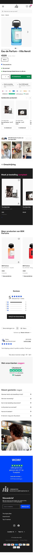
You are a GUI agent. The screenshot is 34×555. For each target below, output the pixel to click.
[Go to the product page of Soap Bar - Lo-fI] (22, 110)
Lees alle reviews (15, 476)
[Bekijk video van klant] (6, 150)
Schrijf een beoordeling (16, 316)
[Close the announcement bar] (31, 2)
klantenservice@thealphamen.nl (19, 491)
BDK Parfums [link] (5, 49)
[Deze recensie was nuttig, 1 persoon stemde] (26, 355)
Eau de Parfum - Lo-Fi (7, 122)
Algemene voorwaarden (12, 540)
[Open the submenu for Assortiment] (29, 516)
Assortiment (6, 516)
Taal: (19, 532)
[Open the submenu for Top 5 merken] (29, 519)
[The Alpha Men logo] (16, 6)
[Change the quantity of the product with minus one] (2, 76)
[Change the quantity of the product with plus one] (8, 76)
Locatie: (10, 532)
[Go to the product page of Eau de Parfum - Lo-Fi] (7, 110)
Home (2, 15)
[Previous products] (27, 98)
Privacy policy (23, 540)
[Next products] (30, 98)
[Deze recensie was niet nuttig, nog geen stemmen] (29, 355)
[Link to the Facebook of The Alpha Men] (19, 526)
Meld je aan (25, 506)
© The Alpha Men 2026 (16, 537)
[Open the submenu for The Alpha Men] (29, 513)
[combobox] (22, 332)
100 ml (4, 59)
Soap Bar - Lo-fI (20, 122)
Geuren (7, 15)
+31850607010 (14, 489)
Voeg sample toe (7, 64)
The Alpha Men (7, 513)
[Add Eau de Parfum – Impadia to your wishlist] (19, 239)
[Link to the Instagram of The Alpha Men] (14, 526)
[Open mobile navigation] (3, 6)
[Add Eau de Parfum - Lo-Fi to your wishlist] (19, 180)
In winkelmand (7, 127)
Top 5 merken (7, 519)
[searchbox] (9, 328)
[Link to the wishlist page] (27, 6)
